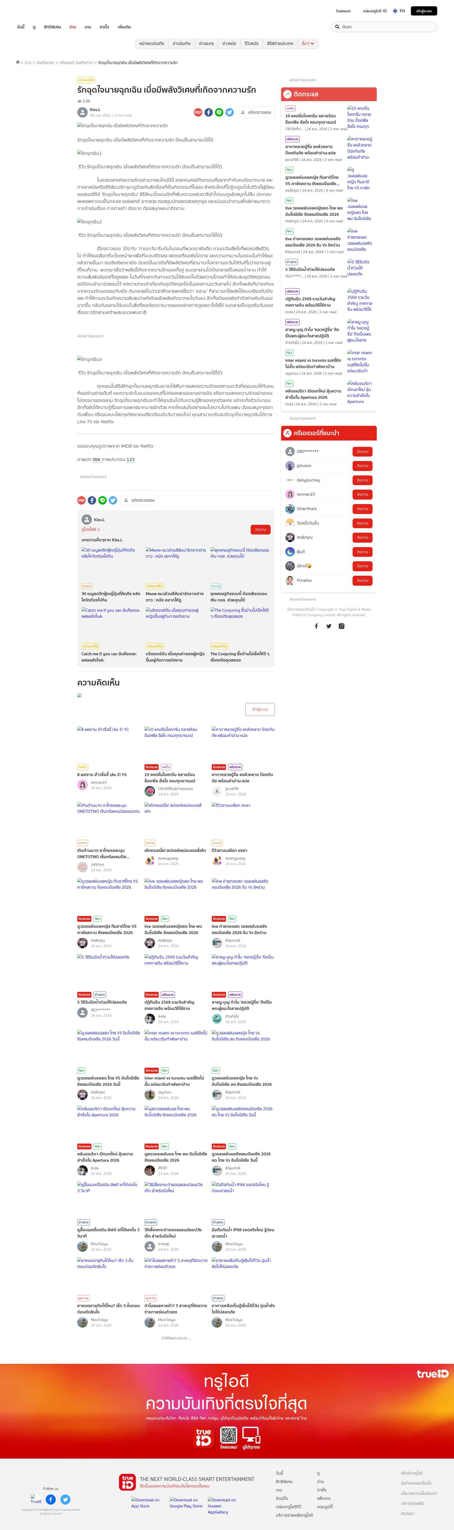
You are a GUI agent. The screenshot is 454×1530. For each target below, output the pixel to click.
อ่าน (72, 27)
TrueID (32, 10)
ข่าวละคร (206, 43)
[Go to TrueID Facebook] (316, 629)
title (97, 459)
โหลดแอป (343, 11)
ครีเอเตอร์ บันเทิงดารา (76, 63)
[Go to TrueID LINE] (341, 629)
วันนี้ (20, 27)
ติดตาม (260, 529)
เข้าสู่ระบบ (424, 11)
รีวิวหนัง (252, 43)
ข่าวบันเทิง (181, 43)
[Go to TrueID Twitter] (329, 629)
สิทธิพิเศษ (52, 27)
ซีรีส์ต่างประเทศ (280, 43)
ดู (34, 27)
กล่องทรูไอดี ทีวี (375, 11)
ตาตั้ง (104, 27)
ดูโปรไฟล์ (88, 529)
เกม (88, 27)
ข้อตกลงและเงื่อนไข (301, 609)
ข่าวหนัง (229, 43)
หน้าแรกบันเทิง (152, 43)
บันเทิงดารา (45, 63)
